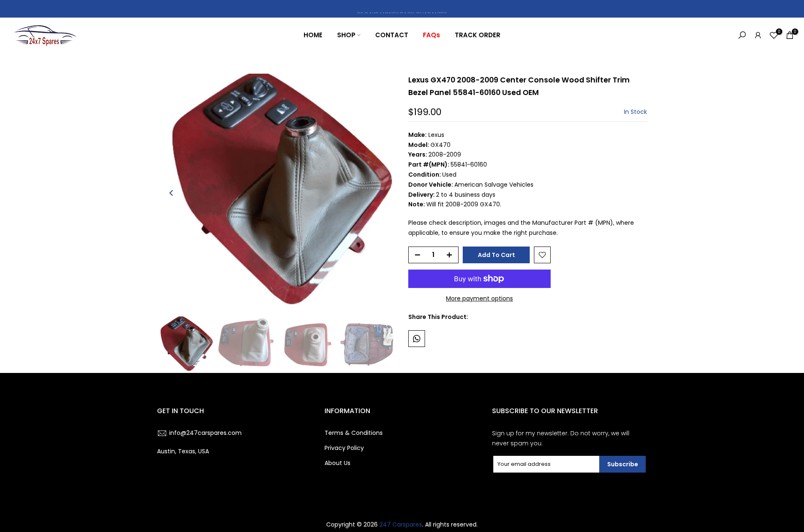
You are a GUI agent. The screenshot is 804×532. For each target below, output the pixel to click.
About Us (337, 463)
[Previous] (171, 193)
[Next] (381, 193)
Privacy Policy (344, 448)
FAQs (431, 35)
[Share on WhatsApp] (416, 338)
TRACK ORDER (477, 35)
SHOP (346, 35)
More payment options (479, 298)
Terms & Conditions (354, 433)
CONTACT (391, 35)
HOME (313, 35)
